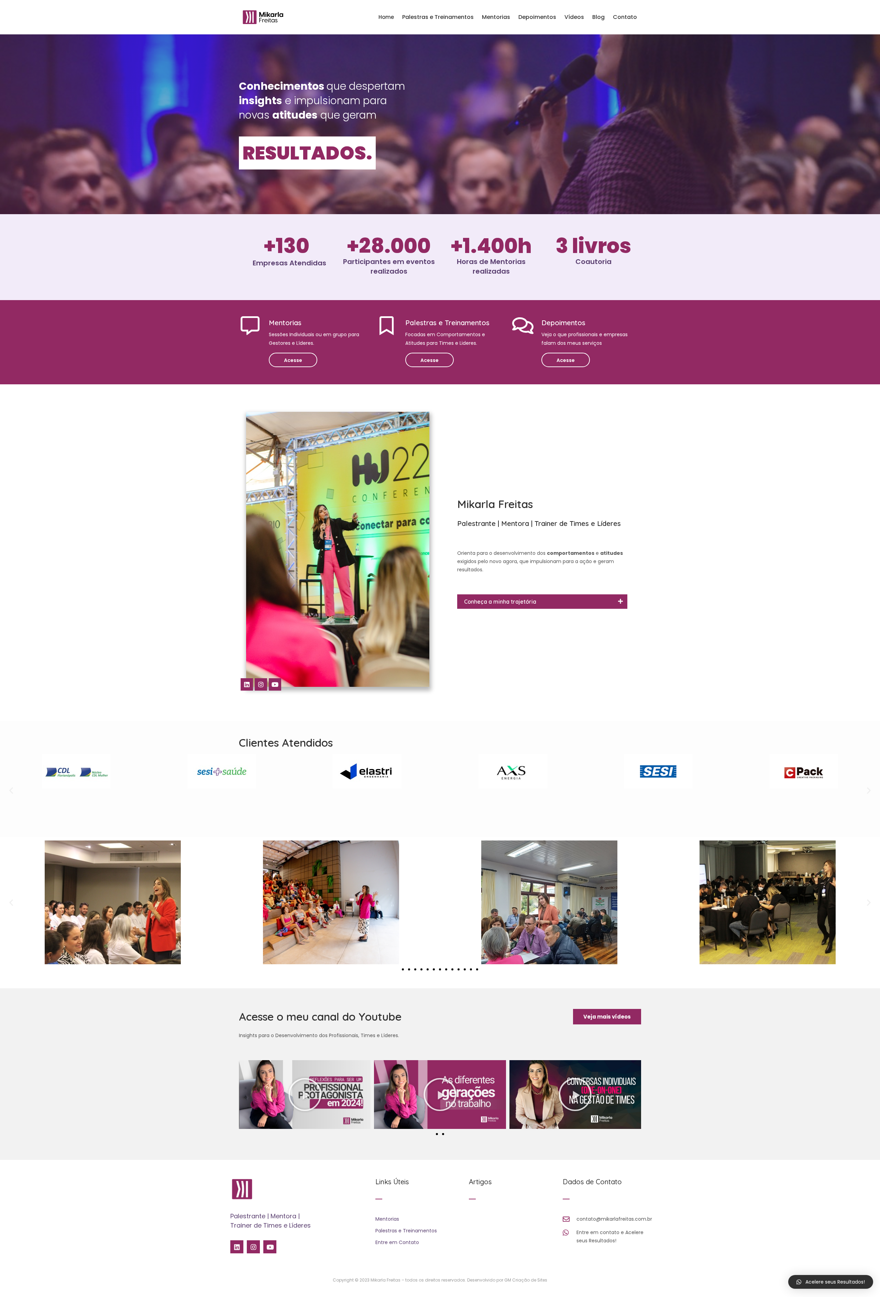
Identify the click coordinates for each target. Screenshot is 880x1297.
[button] (11, 790)
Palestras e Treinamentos (438, 17)
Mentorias (496, 17)
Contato (625, 17)
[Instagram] (261, 684)
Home (386, 17)
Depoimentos (537, 17)
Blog (598, 17)
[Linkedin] (247, 684)
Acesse (293, 360)
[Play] (305, 1094)
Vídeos (574, 17)
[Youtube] (275, 684)
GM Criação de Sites (525, 1280)
